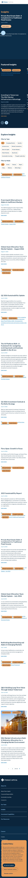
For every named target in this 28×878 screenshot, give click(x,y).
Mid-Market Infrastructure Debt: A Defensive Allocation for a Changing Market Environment (13, 740)
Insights (3, 809)
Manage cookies (8, 873)
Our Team (3, 804)
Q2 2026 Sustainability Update (13, 295)
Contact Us (3, 800)
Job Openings (4, 839)
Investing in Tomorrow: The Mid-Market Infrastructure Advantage (11, 97)
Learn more (7, 26)
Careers (3, 831)
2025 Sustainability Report (11, 493)
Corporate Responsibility (7, 794)
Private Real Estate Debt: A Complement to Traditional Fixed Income (11, 542)
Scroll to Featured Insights (3, 33)
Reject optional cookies (10, 869)
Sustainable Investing (6, 797)
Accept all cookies (9, 865)
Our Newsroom (5, 819)
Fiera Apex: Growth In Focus (12, 449)
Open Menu (26, 2)
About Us (3, 786)
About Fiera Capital (5, 791)
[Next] (6, 122)
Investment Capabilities (7, 814)
